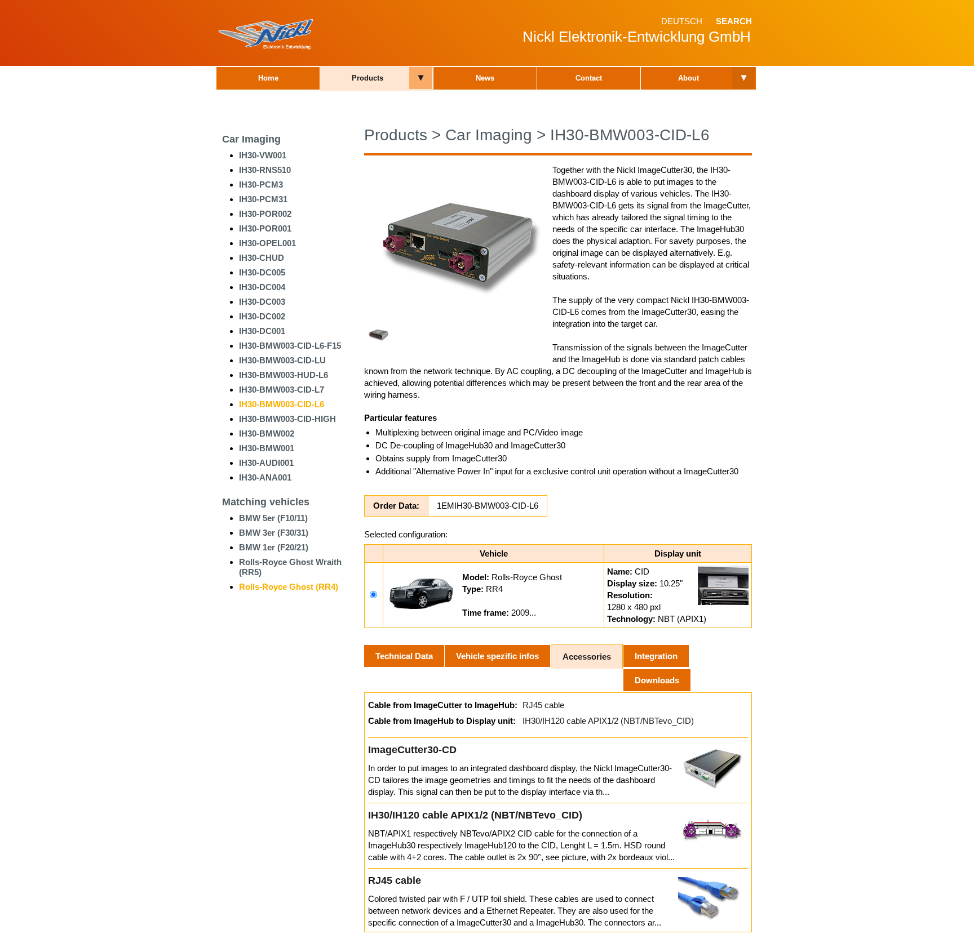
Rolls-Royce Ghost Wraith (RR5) (290, 567)
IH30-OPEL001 (267, 243)
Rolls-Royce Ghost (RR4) (288, 586)
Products (367, 78)
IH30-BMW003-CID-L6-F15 (290, 345)
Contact (588, 78)
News (485, 78)
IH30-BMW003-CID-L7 (281, 389)
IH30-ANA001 (265, 477)
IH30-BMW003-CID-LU (282, 360)
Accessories (587, 656)
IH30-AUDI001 (266, 463)
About (688, 78)
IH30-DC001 (262, 331)
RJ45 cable (543, 705)
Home (268, 78)
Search (734, 21)
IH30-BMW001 (266, 448)
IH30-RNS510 (265, 170)
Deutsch (681, 21)
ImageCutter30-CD (412, 749)
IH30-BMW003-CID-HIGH (287, 419)
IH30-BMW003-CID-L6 (281, 404)
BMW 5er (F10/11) (273, 518)
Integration (656, 656)
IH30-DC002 (262, 316)
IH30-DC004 (262, 287)
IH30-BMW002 (266, 433)
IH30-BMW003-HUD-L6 (283, 375)
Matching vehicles (265, 502)
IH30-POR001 (265, 228)
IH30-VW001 (262, 155)
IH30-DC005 (262, 272)
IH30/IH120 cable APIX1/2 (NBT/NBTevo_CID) (608, 721)
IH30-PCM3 (261, 184)
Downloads (657, 680)
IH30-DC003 (262, 301)
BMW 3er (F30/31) (273, 532)
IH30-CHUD (261, 258)
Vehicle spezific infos (497, 656)
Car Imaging (251, 139)
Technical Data (404, 656)
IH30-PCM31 (263, 199)
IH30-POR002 (265, 214)
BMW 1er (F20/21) (273, 547)
